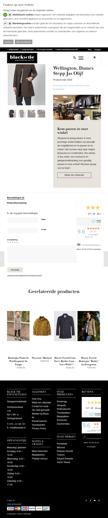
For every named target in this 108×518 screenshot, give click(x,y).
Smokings (62, 401)
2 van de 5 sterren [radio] (9, 242)
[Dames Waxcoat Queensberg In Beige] (2, 259)
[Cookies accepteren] (5, 15)
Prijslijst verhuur (40, 458)
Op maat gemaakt (41, 409)
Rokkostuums (63, 408)
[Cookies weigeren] (10, 15)
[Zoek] (73, 58)
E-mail (44, 229)
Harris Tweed (63, 462)
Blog (89, 50)
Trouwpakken (63, 412)
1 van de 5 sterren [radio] (8, 242)
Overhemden (63, 423)
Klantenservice (39, 421)
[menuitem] (89, 49)
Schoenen (62, 420)
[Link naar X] (86, 500)
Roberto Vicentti (65, 451)
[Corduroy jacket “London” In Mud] (106, 259)
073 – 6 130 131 (17, 423)
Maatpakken (63, 416)
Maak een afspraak (74, 175)
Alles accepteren (23, 42)
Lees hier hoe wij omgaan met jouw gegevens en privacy (24, 275)
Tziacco (61, 454)
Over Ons (36, 398)
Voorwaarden (38, 424)
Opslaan (8, 42)
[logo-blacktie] (22, 58)
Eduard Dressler (65, 458)
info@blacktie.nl (18, 427)
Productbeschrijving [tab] (17, 202)
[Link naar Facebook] (90, 500)
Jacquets (61, 405)
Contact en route (40, 406)
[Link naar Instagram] (99, 500)
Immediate (62, 443)
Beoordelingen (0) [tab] (15, 197)
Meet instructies (40, 451)
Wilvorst (61, 447)
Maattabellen (38, 454)
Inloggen (97, 50)
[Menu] (79, 58)
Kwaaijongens (11, 514)
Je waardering (13, 240)
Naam (44, 219)
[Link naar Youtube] (95, 500)
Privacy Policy (39, 428)
